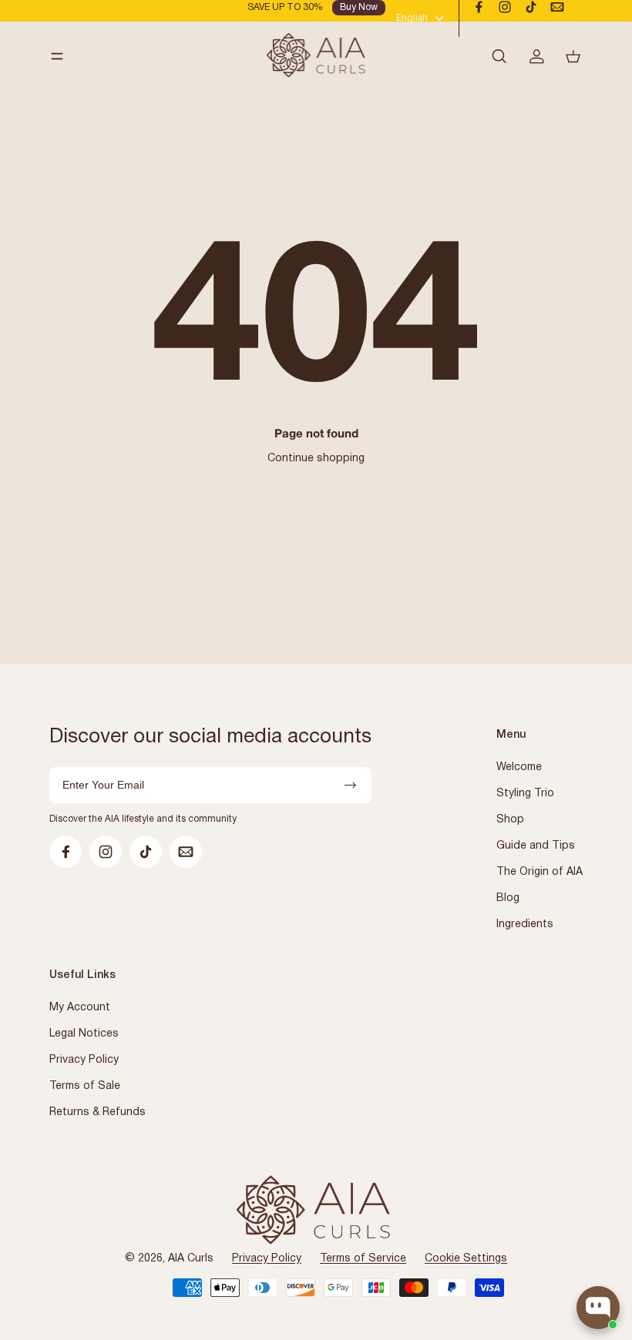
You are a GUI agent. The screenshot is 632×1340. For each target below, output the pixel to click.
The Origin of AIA (539, 872)
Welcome (519, 767)
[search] (498, 56)
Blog (507, 898)
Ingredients (524, 925)
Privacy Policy (84, 1060)
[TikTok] (531, 7)
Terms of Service (363, 1259)
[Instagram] (505, 7)
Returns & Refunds (97, 1112)
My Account (79, 1008)
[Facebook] (479, 7)
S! (350, 785)
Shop (510, 820)
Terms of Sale (84, 1086)
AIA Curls (190, 1259)
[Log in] (526, 56)
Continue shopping (316, 459)
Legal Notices (84, 1034)
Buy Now (359, 7)
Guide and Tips (535, 846)
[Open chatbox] (598, 1307)
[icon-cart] (564, 56)
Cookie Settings (466, 1259)
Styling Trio (525, 794)
